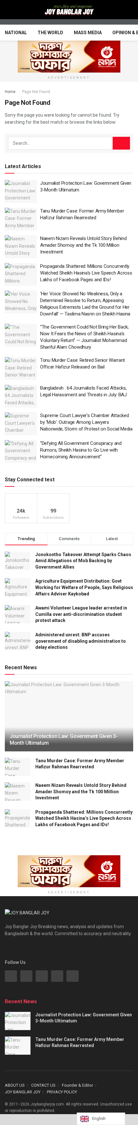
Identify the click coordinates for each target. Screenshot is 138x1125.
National (16, 32)
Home (10, 91)
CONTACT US (43, 1085)
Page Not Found (36, 91)
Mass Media (88, 32)
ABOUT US (15, 1085)
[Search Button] (121, 143)
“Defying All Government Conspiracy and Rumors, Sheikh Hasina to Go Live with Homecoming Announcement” (81, 450)
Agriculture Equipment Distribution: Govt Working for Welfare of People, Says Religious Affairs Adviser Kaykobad (84, 587)
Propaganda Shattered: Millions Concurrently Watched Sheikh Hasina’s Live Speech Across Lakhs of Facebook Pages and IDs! (86, 273)
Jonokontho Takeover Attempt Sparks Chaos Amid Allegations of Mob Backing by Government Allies (83, 561)
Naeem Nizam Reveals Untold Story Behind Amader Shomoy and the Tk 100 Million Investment (83, 245)
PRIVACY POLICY (62, 1092)
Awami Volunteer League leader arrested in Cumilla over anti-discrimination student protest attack (81, 614)
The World (50, 32)
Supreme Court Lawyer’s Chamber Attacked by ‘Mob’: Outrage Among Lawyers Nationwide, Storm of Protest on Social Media (86, 422)
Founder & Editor (77, 1085)
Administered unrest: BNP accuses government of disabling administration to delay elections (80, 641)
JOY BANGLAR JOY (22, 1092)
